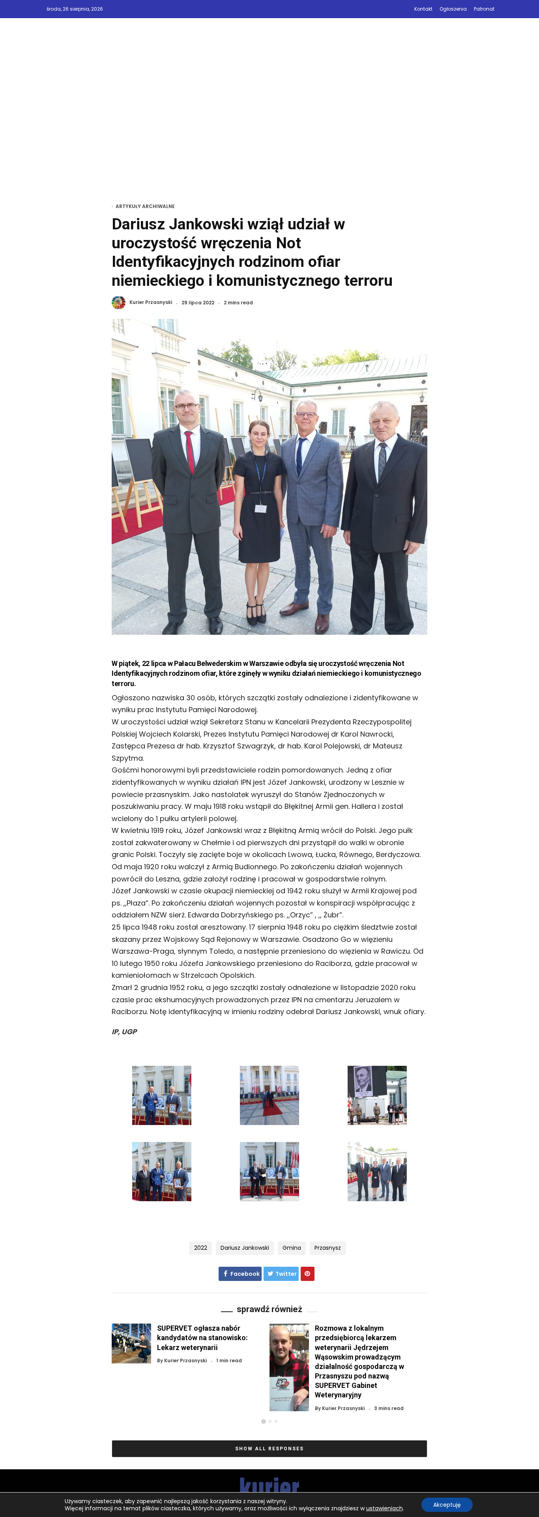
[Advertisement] (269, 121)
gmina (292, 1248)
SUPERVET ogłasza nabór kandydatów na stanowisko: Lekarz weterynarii (202, 1337)
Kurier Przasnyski (150, 302)
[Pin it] (307, 1274)
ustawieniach (384, 1508)
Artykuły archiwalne (145, 206)
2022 (200, 1248)
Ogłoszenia (453, 9)
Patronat (484, 9)
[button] (263, 1421)
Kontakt (423, 9)
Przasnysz (327, 1248)
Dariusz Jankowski (245, 1248)
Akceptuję (447, 1505)
